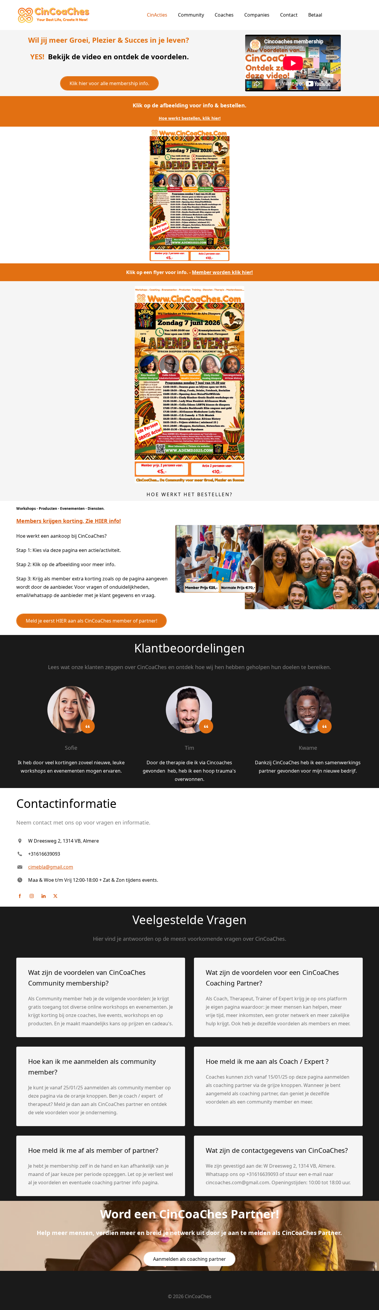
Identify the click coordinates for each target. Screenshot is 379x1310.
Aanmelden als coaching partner (189, 1259)
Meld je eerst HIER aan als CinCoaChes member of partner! (91, 620)
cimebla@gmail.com (50, 867)
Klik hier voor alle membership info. (109, 83)
